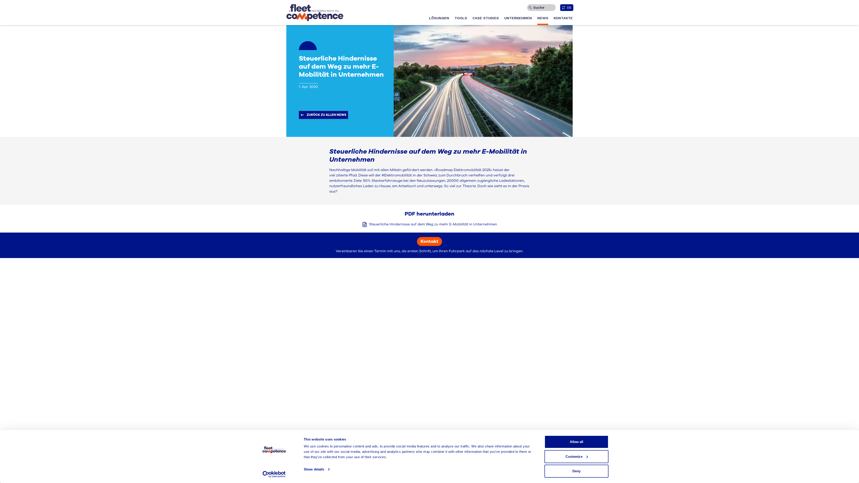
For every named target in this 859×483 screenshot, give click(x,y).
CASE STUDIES (485, 18)
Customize (574, 456)
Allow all (576, 442)
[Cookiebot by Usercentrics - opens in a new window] (274, 474)
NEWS (542, 18)
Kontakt (429, 241)
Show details (314, 469)
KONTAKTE (563, 18)
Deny (576, 471)
